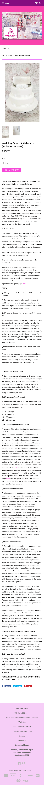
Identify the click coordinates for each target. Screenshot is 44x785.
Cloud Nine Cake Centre (22, 770)
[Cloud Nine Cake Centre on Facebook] (19, 764)
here (24, 284)
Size (3, 158)
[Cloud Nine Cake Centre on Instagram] (23, 764)
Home (4, 48)
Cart (40, 3)
